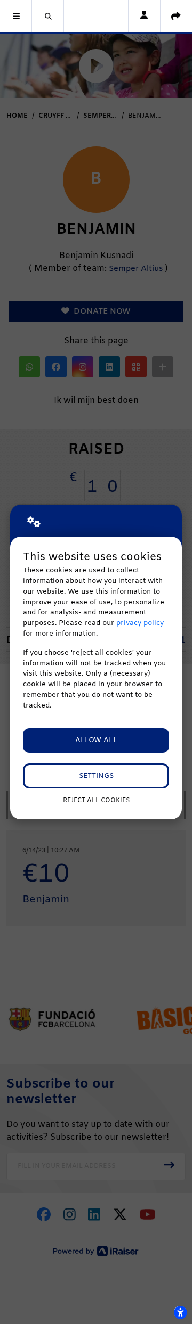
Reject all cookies (96, 800)
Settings (96, 775)
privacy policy (140, 623)
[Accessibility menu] (180, 1312)
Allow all (96, 740)
